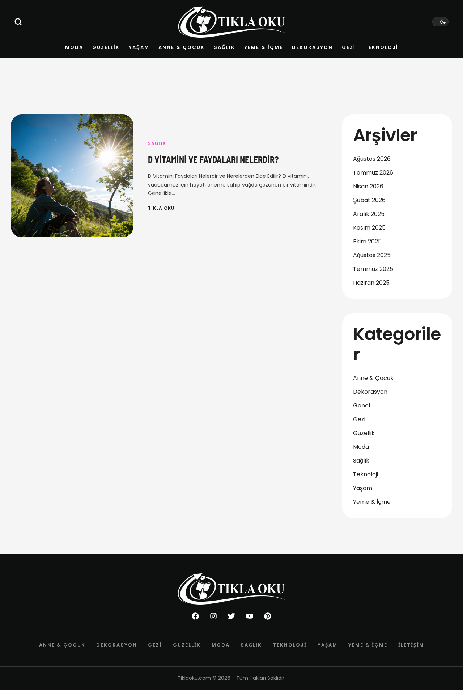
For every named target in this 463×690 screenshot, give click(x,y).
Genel (361, 405)
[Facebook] (195, 616)
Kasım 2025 (369, 227)
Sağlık (157, 143)
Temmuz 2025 (373, 269)
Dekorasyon (370, 392)
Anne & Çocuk (373, 378)
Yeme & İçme (372, 502)
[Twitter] (231, 616)
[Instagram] (213, 616)
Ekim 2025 (367, 241)
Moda (361, 447)
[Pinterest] (267, 616)
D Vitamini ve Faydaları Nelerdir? (213, 159)
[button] (18, 21)
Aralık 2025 (369, 214)
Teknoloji (365, 474)
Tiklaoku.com (194, 678)
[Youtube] (249, 616)
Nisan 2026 (368, 186)
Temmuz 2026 (373, 172)
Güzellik (364, 433)
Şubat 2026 (369, 200)
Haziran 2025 (371, 283)
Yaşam (362, 488)
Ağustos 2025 (372, 255)
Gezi (359, 419)
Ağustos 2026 (372, 159)
